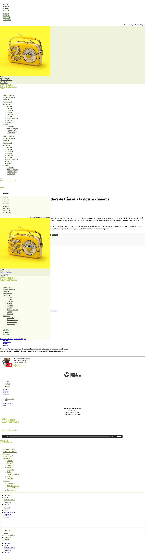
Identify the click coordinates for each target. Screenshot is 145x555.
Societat (9, 108)
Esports (9, 120)
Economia (10, 114)
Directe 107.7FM (8, 95)
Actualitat (6, 104)
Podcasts (6, 100)
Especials (6, 125)
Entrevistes (10, 127)
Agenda (6, 504)
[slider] (119, 436)
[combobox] (8, 180)
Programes (7, 515)
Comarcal (10, 110)
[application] (62, 436)
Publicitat (6, 8)
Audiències (6, 10)
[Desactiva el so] (115, 436)
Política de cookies (9, 399)
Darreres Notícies (9, 512)
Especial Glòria (12, 131)
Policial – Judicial (12, 118)
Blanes (5, 343)
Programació (7, 102)
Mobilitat (10, 122)
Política (9, 112)
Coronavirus (11, 133)
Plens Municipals (12, 129)
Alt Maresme (7, 342)
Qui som (5, 4)
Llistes (6, 510)
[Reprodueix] (4, 436)
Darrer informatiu (9, 97)
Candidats (7, 508)
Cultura (9, 116)
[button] (2, 187)
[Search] (0, 182)
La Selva (5, 345)
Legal (6, 400)
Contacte (6, 6)
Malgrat (5, 340)
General (9, 106)
